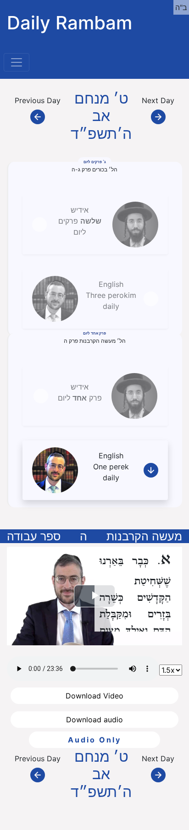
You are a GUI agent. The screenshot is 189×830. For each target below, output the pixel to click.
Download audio (94, 719)
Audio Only (94, 739)
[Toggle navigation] (16, 62)
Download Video (94, 695)
